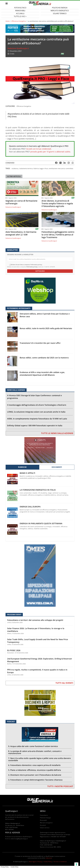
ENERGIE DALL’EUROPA (30, 507)
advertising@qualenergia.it (19, 839)
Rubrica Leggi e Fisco (41, 168)
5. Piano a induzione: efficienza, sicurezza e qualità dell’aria (34, 770)
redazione (49, 858)
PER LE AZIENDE (12, 832)
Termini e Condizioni (60, 861)
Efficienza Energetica (18, 21)
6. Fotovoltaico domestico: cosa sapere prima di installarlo (34, 765)
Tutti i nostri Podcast (60, 786)
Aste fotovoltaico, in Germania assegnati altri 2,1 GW (21, 233)
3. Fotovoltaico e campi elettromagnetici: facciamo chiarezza (35, 780)
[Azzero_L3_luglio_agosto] (40, 28)
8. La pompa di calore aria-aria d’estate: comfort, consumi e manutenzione (34, 752)
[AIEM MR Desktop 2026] (40, 450)
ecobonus (15, 168)
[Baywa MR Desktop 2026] (40, 290)
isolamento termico (26, 168)
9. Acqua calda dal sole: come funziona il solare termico (33, 746)
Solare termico (59, 13)
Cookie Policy (48, 861)
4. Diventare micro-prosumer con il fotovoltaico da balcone (34, 775)
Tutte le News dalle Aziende (57, 433)
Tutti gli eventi (64, 683)
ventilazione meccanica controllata (61, 168)
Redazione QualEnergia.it (18, 48)
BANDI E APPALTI (27, 473)
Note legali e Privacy (35, 861)
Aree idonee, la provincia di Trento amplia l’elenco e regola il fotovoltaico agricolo (57, 203)
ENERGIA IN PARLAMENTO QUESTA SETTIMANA (41, 523)
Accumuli (43, 825)
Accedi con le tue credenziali (38, 149)
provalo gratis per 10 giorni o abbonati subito (50, 151)
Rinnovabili (43, 820)
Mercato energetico (46, 823)
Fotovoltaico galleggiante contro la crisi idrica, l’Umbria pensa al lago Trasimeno (58, 235)
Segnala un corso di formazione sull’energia (21, 202)
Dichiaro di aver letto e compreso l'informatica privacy (26, 264)
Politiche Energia (45, 818)
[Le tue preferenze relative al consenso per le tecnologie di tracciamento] (76, 864)
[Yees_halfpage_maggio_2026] (40, 575)
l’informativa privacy (31, 267)
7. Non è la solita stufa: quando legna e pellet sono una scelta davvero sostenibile (39, 759)
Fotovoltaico (44, 815)
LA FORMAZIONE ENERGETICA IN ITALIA (38, 490)
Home (8, 21)
